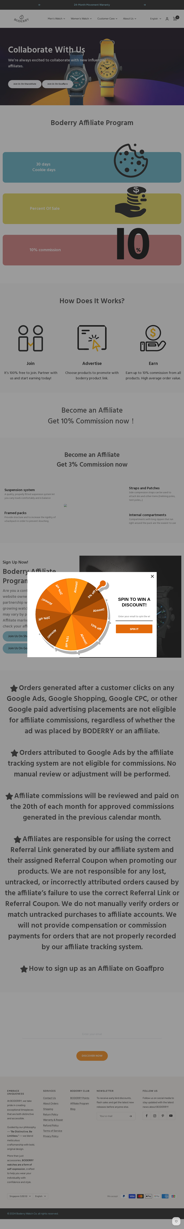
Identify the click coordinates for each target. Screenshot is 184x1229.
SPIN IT (134, 629)
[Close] (152, 576)
